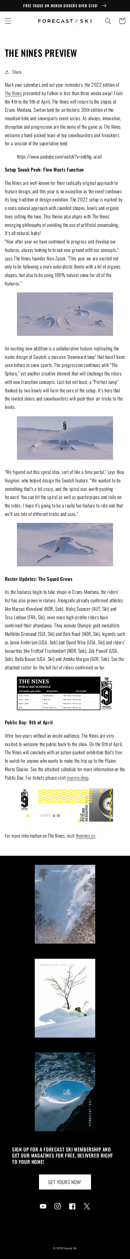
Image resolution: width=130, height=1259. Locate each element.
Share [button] (17, 71)
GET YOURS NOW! (65, 1182)
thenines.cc (86, 835)
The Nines (13, 93)
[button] (8, 21)
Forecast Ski (70, 1248)
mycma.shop (78, 777)
